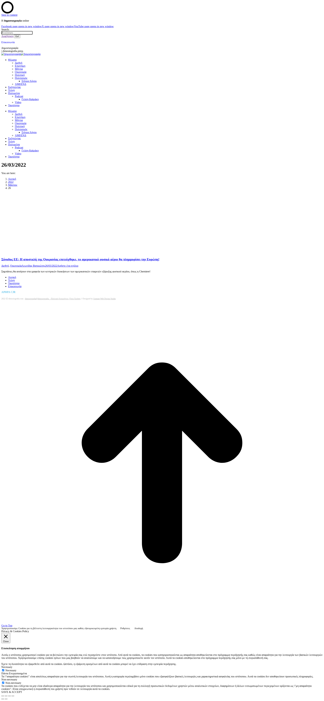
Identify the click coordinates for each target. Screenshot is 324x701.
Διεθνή (5, 265)
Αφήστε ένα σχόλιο (67, 265)
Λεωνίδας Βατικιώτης (33, 265)
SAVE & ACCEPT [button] (11, 692)
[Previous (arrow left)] (2, 698)
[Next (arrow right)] (6, 698)
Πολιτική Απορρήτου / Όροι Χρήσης (66, 299)
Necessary (10, 670)
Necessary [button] (6, 667)
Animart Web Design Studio (104, 299)
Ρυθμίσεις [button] (125, 628)
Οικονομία (16, 265)
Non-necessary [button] (9, 679)
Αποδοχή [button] (138, 628)
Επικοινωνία (8, 42)
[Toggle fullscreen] (9, 695)
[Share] (6, 695)
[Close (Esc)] (2, 695)
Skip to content (9, 14)
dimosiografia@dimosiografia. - (38, 299)
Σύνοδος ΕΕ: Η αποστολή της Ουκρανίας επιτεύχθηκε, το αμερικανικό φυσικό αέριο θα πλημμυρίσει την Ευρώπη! (80, 259)
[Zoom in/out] (12, 695)
